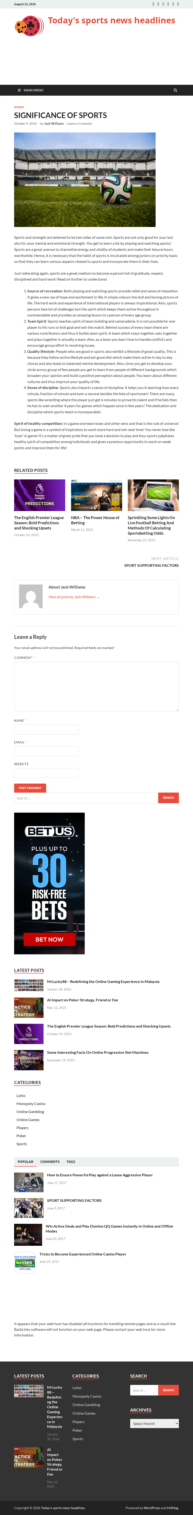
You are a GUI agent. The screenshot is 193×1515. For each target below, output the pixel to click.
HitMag (172, 1508)
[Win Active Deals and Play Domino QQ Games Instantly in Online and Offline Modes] (28, 1226)
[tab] (25, 1162)
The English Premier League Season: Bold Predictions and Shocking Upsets (39, 522)
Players (22, 1127)
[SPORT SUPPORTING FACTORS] (29, 1201)
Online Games (28, 1119)
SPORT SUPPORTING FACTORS (74, 1200)
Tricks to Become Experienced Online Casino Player (83, 1254)
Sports (19, 107)
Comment (24, 658)
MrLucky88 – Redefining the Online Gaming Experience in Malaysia (103, 981)
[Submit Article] (173, 4)
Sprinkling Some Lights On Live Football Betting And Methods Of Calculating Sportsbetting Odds (151, 525)
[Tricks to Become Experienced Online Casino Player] (25, 1254)
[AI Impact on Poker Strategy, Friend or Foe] (29, 1000)
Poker (21, 1135)
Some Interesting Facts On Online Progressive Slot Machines (98, 1052)
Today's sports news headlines (111, 20)
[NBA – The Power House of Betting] (96, 512)
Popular (25, 1162)
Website (21, 764)
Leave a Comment (79, 123)
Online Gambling (30, 1111)
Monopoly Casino (30, 1103)
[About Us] (158, 4)
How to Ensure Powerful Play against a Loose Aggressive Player (100, 1175)
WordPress (152, 1508)
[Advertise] (168, 4)
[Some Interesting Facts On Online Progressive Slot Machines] (29, 1052)
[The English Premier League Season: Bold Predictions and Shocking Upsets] (39, 512)
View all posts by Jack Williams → (74, 596)
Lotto (20, 1095)
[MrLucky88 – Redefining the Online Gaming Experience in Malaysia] (29, 982)
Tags (71, 1162)
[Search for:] (96, 798)
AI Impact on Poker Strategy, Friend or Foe (82, 1000)
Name (20, 720)
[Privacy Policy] (178, 4)
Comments (50, 1162)
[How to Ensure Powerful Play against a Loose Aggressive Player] (29, 1175)
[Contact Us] (163, 4)
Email (20, 742)
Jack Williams (54, 123)
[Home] (153, 4)
